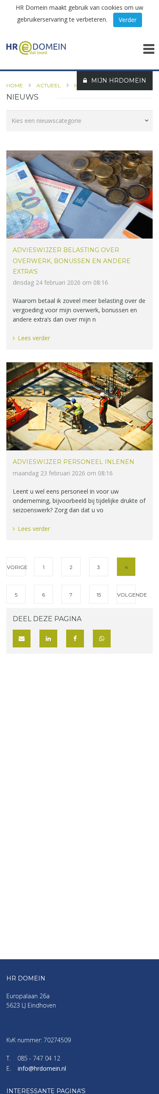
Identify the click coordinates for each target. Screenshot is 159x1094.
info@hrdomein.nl (42, 1068)
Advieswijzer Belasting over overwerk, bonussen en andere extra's (72, 260)
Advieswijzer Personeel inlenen (73, 462)
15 (99, 594)
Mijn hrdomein (118, 80)
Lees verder (34, 338)
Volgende (126, 594)
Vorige (16, 567)
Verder (128, 20)
